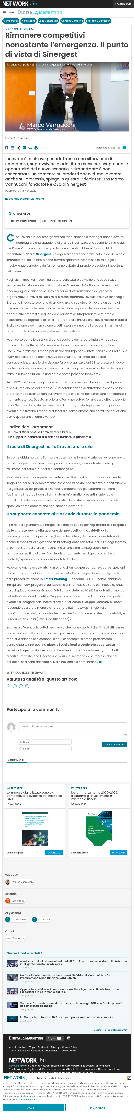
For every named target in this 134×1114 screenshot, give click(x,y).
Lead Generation (48, 20)
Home (9, 138)
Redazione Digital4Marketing (24, 199)
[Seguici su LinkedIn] (69, 1038)
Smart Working (55, 579)
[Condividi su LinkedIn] (12, 148)
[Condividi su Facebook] (6, 148)
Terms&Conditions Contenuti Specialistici (33, 1050)
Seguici (52, 1038)
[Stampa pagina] (36, 148)
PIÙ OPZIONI (97, 1107)
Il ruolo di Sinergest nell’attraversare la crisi (39, 432)
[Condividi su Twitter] (18, 148)
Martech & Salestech (98, 20)
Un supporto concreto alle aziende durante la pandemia (49, 437)
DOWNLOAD (54, 852)
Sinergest (43, 254)
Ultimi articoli (10, 20)
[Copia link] (30, 148)
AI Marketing (28, 20)
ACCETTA (33, 1107)
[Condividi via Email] (24, 148)
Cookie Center (68, 1050)
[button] (9, 12)
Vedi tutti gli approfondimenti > (110, 1030)
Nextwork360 (16, 1065)
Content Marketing (72, 20)
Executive (23, 138)
